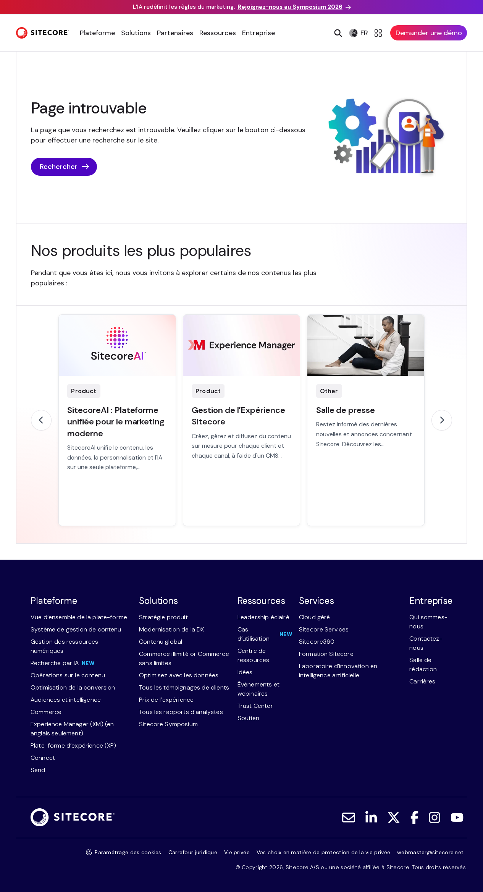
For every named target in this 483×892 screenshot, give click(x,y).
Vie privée (237, 852)
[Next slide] (441, 420)
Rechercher (59, 166)
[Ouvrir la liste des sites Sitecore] (379, 33)
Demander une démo (429, 32)
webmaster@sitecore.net (430, 852)
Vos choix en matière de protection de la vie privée (323, 852)
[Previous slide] (41, 420)
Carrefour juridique (192, 852)
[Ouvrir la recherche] (337, 33)
